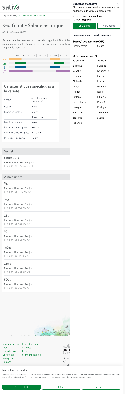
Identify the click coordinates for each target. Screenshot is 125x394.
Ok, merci (84, 25)
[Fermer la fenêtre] (118, 4)
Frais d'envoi (9, 351)
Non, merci (109, 25)
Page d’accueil (9, 15)
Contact (6, 361)
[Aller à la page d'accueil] (13, 6)
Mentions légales (31, 354)
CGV (24, 351)
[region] (96, 197)
